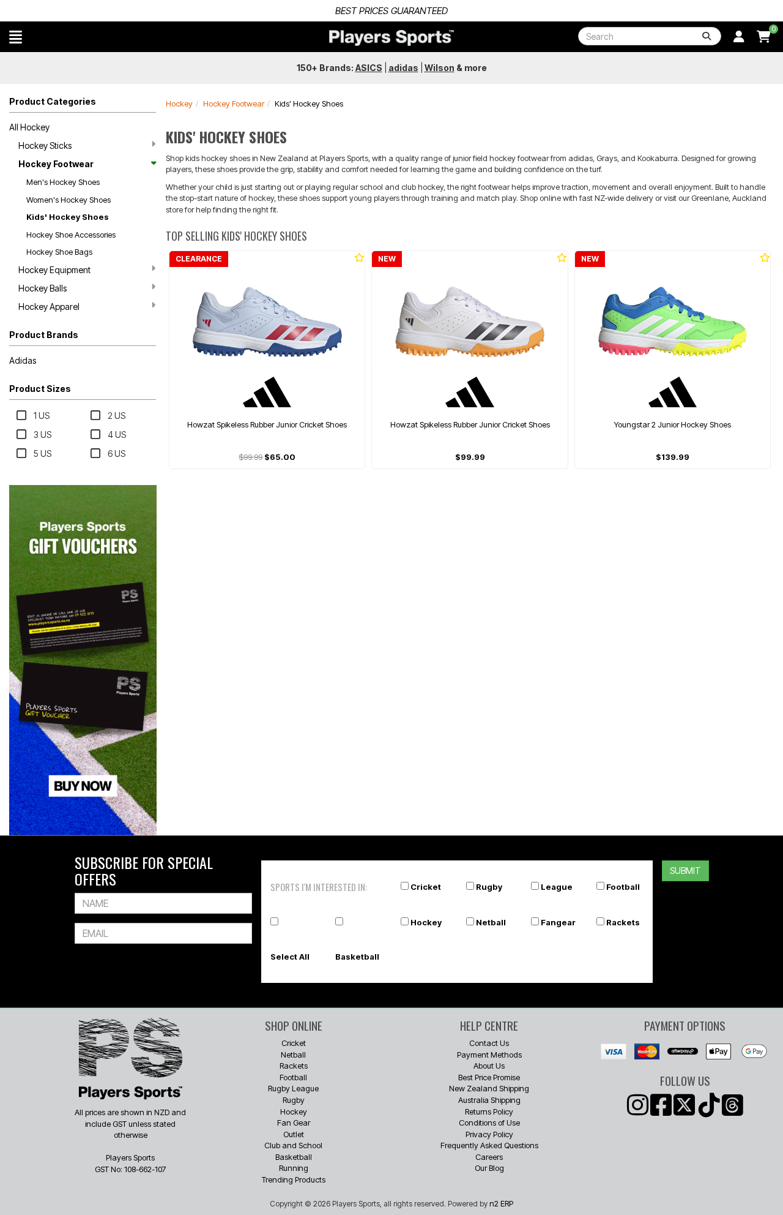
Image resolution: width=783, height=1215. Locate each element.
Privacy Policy (489, 1134)
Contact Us (489, 1043)
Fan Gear (293, 1122)
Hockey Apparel (49, 306)
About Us (489, 1065)
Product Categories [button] (52, 101)
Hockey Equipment (54, 270)
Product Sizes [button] (40, 388)
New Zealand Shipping (489, 1088)
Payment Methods (489, 1054)
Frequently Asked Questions (489, 1145)
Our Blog (489, 1168)
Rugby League (293, 1088)
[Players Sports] (391, 38)
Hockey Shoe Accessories (71, 234)
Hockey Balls (42, 288)
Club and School (293, 1145)
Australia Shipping (489, 1100)
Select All (290, 956)
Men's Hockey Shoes (63, 182)
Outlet (293, 1134)
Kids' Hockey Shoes (67, 217)
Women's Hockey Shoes (68, 200)
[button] (15, 36)
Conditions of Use (489, 1122)
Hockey (179, 103)
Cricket (425, 887)
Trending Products (293, 1179)
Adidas (22, 360)
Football (623, 887)
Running (293, 1168)
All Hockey (29, 127)
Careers (489, 1157)
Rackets (623, 922)
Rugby (489, 887)
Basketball (357, 956)
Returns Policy (489, 1111)
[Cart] (764, 37)
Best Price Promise (489, 1077)
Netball (491, 922)
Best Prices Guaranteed (391, 11)
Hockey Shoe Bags (59, 252)
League (557, 887)
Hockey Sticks (45, 145)
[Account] (738, 37)
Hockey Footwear (56, 164)
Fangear (558, 922)
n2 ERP (501, 1203)
